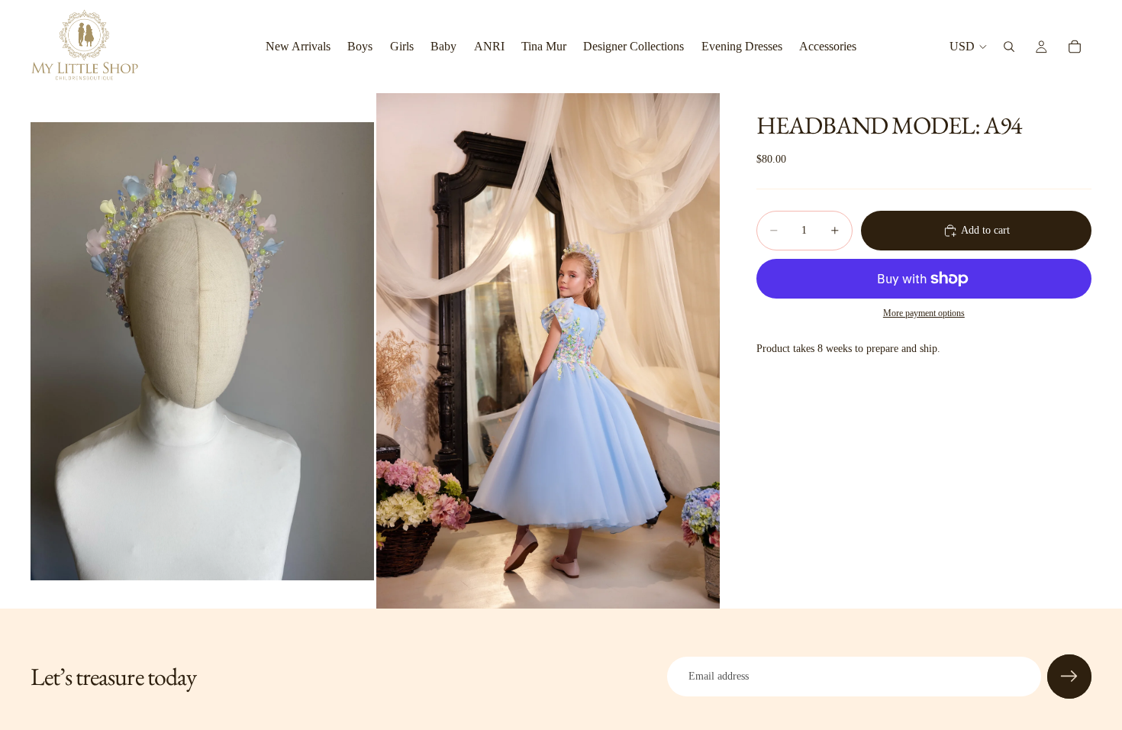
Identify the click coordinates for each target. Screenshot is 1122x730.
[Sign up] (1069, 676)
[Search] (1009, 46)
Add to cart (985, 230)
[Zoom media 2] (548, 351)
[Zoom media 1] (202, 351)
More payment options (924, 313)
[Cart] (1074, 46)
